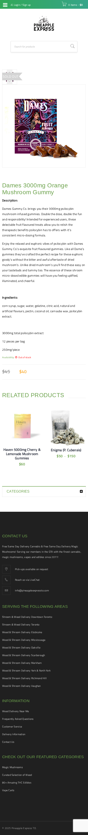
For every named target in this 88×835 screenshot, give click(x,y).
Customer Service (12, 726)
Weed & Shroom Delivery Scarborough (23, 655)
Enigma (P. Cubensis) (66, 450)
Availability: (8, 357)
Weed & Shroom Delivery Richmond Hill (24, 678)
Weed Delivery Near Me (15, 711)
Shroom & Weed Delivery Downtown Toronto (27, 617)
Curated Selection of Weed (17, 775)
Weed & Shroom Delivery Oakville (21, 647)
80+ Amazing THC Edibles (16, 782)
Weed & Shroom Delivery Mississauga (23, 640)
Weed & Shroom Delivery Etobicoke (22, 632)
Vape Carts (8, 790)
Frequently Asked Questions (18, 719)
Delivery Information (13, 734)
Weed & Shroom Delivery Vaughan (21, 686)
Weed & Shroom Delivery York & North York (26, 670)
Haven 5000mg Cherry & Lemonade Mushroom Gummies (22, 454)
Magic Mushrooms (12, 767)
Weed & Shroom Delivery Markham (22, 663)
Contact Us (8, 742)
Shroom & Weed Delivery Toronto (21, 624)
